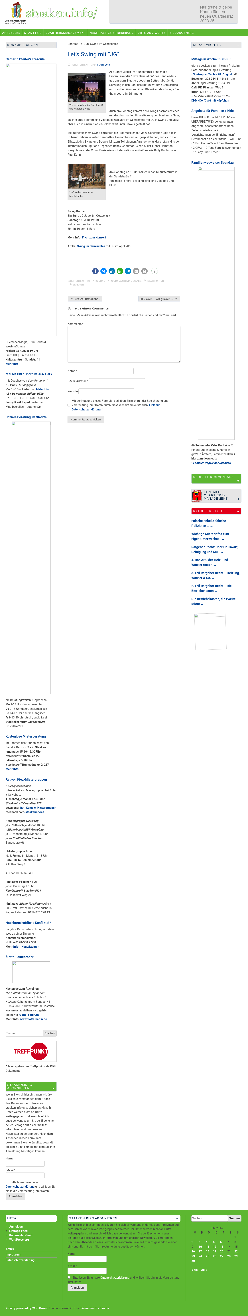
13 (221, 1246)
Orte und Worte (152, 33)
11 (207, 1246)
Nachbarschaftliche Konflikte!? (28, 923)
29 (236, 1256)
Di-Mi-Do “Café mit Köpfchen (210, 100)
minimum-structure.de (94, 1308)
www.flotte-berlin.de (33, 1019)
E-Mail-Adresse (78, 381)
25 (207, 1256)
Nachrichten (155, 281)
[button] (95, 271)
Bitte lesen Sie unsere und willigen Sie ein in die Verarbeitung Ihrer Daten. (30, 1187)
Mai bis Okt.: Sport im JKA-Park (29, 374)
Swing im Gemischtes (91, 246)
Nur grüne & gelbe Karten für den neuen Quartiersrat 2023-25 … (216, 14)
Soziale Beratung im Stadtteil (27, 417)
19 (214, 1251)
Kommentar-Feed (20, 1235)
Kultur (99, 281)
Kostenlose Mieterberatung (26, 736)
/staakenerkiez (34, 812)
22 (236, 1251)
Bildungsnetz (182, 33)
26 (214, 1256)
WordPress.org (19, 1239)
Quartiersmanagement (66, 33)
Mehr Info (12, 364)
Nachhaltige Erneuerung (112, 33)
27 (221, 1256)
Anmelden (16, 1226)
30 (193, 1261)
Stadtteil (33, 33)
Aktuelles (11, 33)
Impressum (13, 1254)
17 (200, 1251)
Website (73, 391)
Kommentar (76, 324)
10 (200, 1246)
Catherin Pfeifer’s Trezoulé (25, 59)
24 (200, 1256)
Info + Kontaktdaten (26, 946)
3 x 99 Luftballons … (88, 299)
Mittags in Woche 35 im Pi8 (211, 59)
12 (214, 1246)
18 (207, 1251)
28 (229, 1256)
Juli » (204, 1270)
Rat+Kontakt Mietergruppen (38, 807)
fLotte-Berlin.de (29, 1015)
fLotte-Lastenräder (20, 957)
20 (221, 1251)
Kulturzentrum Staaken (126, 281)
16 (193, 1251)
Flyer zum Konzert (94, 237)
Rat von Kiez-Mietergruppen (26, 779)
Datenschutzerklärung (20, 1186)
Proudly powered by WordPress (26, 1308)
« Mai (194, 1270)
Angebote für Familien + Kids (212, 111)
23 (193, 1256)
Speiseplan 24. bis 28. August (212, 74)
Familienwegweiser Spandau (212, 162)
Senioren (78, 284)
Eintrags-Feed (18, 1231)
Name (72, 371)
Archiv (10, 1249)
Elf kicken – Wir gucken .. (156, 299)
